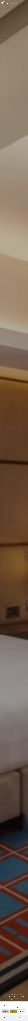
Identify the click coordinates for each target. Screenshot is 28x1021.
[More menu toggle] (26, 3)
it (22, 3)
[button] (21, 3)
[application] (14, 1011)
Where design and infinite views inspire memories (14, 999)
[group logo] (3, 3)
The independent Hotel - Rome (14, 994)
